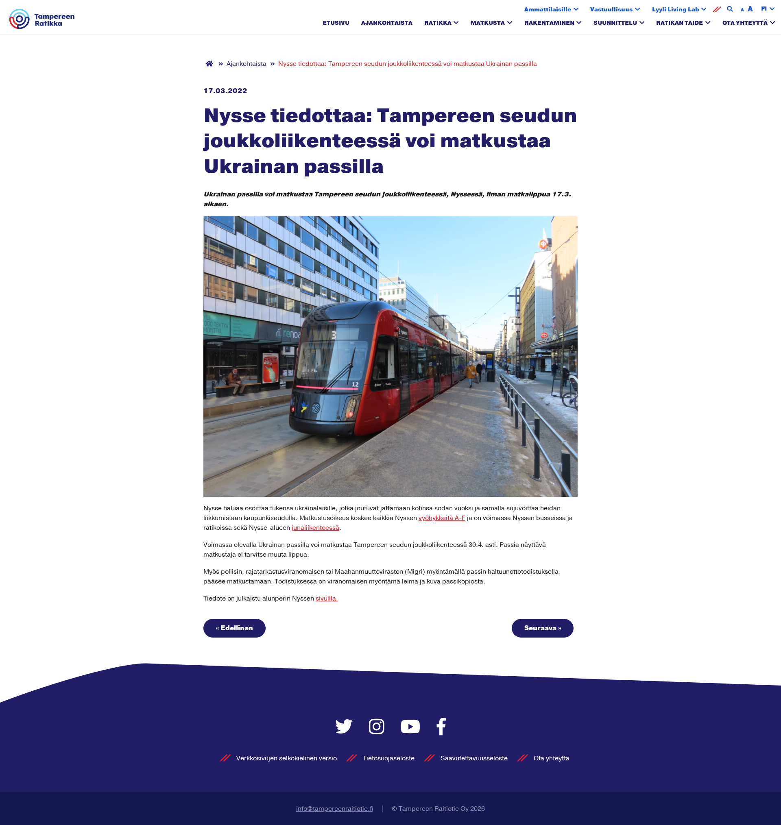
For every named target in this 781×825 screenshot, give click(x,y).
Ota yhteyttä (745, 23)
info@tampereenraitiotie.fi (334, 809)
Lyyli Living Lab (675, 9)
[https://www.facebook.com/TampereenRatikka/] (441, 727)
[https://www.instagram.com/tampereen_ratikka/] (378, 727)
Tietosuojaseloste (388, 758)
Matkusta (488, 23)
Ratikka (438, 23)
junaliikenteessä (315, 528)
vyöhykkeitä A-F (442, 518)
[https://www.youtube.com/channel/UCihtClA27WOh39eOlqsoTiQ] (413, 727)
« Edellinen (234, 628)
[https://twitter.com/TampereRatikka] (346, 727)
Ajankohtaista (386, 23)
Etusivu (336, 23)
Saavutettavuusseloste (474, 758)
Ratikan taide (679, 23)
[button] (768, 9)
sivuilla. (327, 598)
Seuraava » (542, 628)
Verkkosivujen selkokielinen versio (286, 758)
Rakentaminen (549, 23)
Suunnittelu (615, 23)
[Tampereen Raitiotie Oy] (42, 19)
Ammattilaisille (547, 9)
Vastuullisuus (611, 9)
